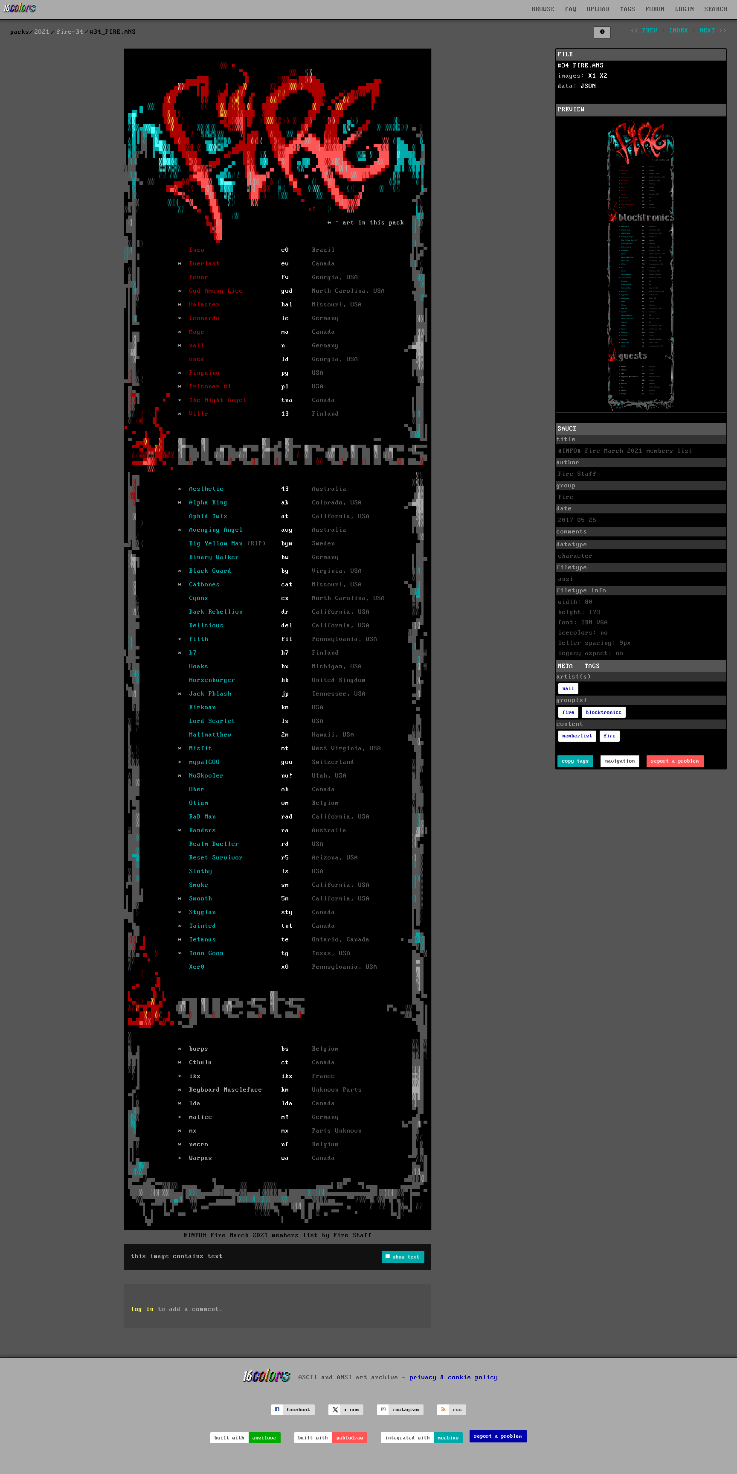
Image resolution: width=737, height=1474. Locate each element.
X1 (592, 76)
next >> (713, 30)
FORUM (655, 9)
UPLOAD (598, 9)
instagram (405, 1410)
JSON (588, 86)
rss (457, 1410)
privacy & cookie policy (454, 1377)
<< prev (644, 30)
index (678, 30)
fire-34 (70, 32)
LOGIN (684, 9)
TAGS (627, 9)
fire (569, 712)
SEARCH (716, 9)
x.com (351, 1410)
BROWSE (543, 9)
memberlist (577, 736)
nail (569, 688)
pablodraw (350, 1438)
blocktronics (604, 712)
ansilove (264, 1438)
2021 (42, 32)
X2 (604, 76)
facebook (298, 1410)
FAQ (571, 9)
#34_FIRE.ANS (581, 65)
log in (142, 1309)
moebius (448, 1438)
